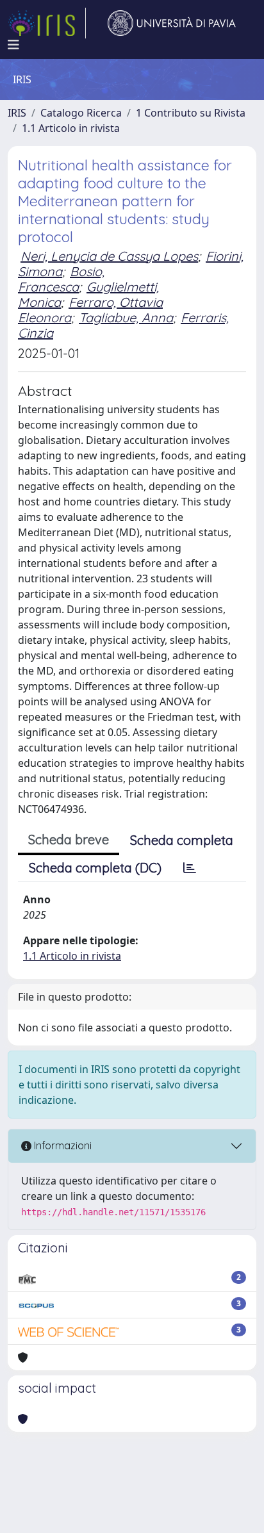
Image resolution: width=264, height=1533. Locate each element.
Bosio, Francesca (61, 279)
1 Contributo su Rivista (190, 113)
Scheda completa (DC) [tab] (95, 868)
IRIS (17, 113)
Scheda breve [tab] (68, 840)
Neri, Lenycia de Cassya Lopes (109, 256)
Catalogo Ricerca (81, 113)
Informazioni (61, 1145)
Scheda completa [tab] (181, 840)
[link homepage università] (171, 23)
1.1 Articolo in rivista (71, 128)
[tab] (189, 868)
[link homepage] (47, 23)
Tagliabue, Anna (126, 317)
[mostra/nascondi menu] (13, 44)
